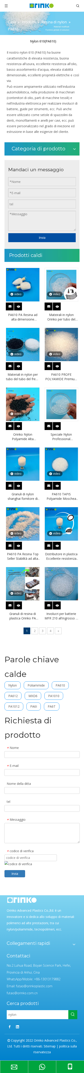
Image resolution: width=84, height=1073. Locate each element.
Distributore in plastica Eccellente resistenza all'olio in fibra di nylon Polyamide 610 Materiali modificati (61, 556)
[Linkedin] (17, 1027)
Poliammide (36, 685)
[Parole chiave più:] (72, 1014)
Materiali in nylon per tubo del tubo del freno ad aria (22, 376)
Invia (42, 237)
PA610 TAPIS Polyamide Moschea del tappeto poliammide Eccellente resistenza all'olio (61, 496)
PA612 (13, 696)
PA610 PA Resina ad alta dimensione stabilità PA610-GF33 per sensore (23, 317)
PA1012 (13, 706)
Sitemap (50, 1046)
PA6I (33, 706)
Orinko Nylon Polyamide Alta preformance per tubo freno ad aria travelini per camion (23, 436)
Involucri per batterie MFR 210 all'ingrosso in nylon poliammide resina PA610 (61, 616)
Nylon (12, 685)
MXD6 (32, 696)
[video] (22, 284)
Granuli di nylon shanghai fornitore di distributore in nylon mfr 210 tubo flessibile (22, 496)
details (21, 305)
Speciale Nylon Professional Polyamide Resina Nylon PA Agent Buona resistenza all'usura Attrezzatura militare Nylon (61, 436)
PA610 (60, 685)
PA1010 (53, 696)
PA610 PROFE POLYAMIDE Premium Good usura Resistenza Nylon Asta (61, 376)
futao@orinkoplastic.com (34, 986)
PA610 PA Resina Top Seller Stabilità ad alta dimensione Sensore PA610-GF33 (23, 556)
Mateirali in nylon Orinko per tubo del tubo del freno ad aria (61, 317)
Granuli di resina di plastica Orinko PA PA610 (22, 616)
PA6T (52, 706)
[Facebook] (10, 1027)
